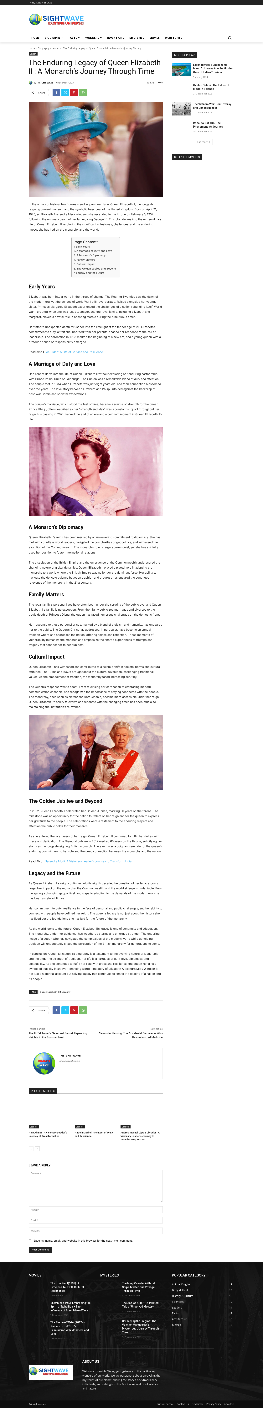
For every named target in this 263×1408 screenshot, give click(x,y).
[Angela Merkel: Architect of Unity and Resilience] (96, 1113)
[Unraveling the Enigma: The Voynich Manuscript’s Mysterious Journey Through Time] (109, 1325)
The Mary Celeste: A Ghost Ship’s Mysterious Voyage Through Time (138, 1287)
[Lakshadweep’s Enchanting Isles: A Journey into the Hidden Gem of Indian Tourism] (181, 69)
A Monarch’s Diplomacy (91, 255)
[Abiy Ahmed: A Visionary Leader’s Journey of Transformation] (50, 1113)
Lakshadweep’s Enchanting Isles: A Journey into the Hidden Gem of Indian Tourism (213, 68)
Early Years (83, 246)
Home (32, 48)
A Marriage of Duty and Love (94, 250)
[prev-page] (31, 1148)
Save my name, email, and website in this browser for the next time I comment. (83, 1240)
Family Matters (86, 259)
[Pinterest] (74, 92)
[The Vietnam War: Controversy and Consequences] (181, 108)
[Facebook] (56, 92)
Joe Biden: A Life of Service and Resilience (74, 352)
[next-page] (37, 1148)
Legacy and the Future (90, 272)
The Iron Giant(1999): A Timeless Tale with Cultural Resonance (67, 1287)
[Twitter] (65, 92)
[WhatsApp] (83, 92)
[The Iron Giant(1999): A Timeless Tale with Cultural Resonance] (38, 1288)
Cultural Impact (85, 264)
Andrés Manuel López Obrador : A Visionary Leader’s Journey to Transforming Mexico (140, 1136)
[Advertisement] (160, 20)
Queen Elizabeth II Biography (55, 991)
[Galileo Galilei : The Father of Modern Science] (181, 90)
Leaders (56, 48)
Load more (202, 142)
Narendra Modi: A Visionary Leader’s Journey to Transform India (88, 861)
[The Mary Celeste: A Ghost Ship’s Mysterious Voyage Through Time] (109, 1288)
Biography (43, 48)
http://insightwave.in (69, 1061)
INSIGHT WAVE (45, 82)
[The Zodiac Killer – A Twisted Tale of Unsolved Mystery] (109, 1307)
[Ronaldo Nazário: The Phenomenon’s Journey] (181, 127)
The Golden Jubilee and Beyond (96, 268)
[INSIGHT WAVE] (31, 83)
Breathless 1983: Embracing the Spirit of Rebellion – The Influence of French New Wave (70, 1306)
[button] (229, 37)
